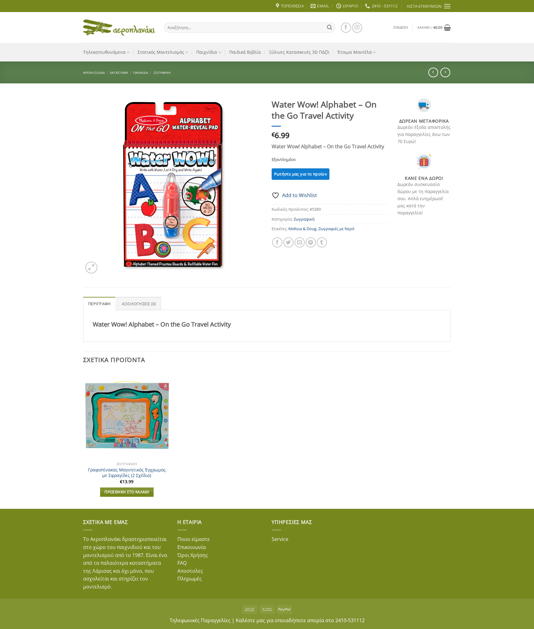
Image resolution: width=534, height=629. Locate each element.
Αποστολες (190, 571)
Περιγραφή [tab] (99, 303)
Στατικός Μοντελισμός (161, 52)
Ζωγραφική (162, 72)
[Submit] (329, 27)
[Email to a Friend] (300, 242)
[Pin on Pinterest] (311, 242)
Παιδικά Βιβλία (245, 52)
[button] (400, 27)
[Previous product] (445, 72)
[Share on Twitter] (288, 242)
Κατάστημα (119, 72)
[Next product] (433, 72)
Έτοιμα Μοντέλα (354, 52)
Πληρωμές (189, 578)
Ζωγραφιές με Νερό (336, 228)
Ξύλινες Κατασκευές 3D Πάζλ (299, 52)
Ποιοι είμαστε (193, 539)
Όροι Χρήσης (192, 555)
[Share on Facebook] (277, 242)
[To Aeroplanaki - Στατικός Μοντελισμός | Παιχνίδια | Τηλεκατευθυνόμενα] (119, 27)
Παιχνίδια (206, 52)
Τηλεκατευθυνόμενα (104, 52)
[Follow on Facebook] (346, 28)
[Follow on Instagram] (357, 28)
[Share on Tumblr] (322, 242)
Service (280, 539)
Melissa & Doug (302, 228)
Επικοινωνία (191, 547)
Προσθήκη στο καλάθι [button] (126, 492)
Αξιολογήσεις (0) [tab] (139, 303)
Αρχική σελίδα (94, 72)
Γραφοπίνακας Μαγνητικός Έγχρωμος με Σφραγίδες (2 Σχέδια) (127, 473)
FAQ (182, 562)
